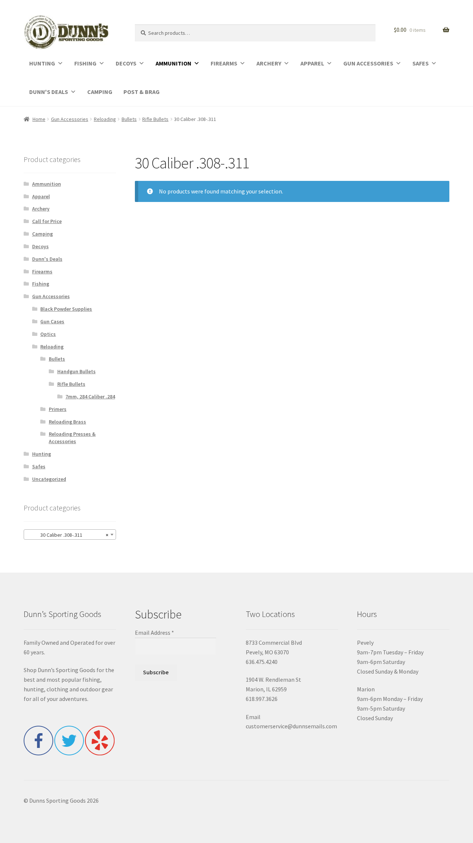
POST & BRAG (141, 91)
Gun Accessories (69, 119)
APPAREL (312, 63)
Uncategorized (49, 479)
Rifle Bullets (155, 119)
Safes (38, 466)
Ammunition (46, 184)
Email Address (154, 632)
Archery (41, 208)
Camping (42, 233)
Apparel (41, 196)
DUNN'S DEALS (48, 91)
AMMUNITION (173, 63)
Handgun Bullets (76, 371)
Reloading (105, 119)
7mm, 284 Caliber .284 (90, 396)
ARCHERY (268, 63)
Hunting (41, 454)
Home (39, 119)
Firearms (42, 271)
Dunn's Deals (47, 259)
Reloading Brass (67, 421)
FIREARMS (224, 63)
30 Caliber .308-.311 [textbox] (67, 535)
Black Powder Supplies (66, 309)
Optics (48, 334)
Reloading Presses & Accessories (72, 438)
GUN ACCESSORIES (368, 63)
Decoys (40, 246)
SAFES (420, 63)
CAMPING (99, 91)
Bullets (129, 119)
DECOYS (126, 63)
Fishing (40, 283)
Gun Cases (52, 321)
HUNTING (42, 63)
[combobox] (70, 534)
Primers (58, 409)
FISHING (85, 63)
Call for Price (47, 221)
